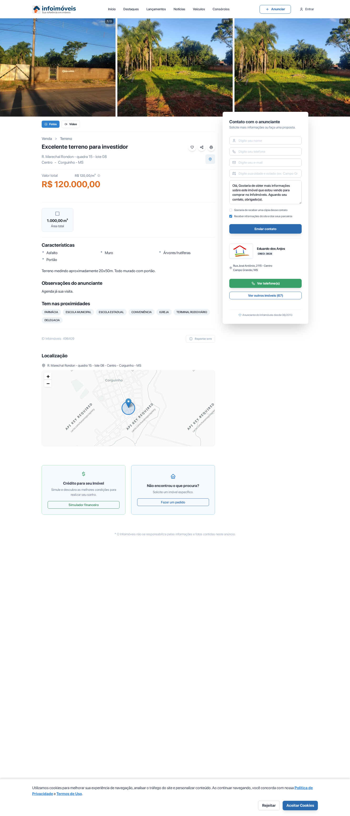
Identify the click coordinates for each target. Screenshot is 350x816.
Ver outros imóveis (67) (265, 295)
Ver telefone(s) (268, 283)
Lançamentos (156, 9)
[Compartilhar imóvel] (201, 147)
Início (112, 9)
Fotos (53, 124)
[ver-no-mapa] (210, 159)
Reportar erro (203, 338)
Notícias (179, 9)
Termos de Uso (69, 793)
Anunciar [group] (278, 9)
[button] (128, 403)
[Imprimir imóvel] (211, 147)
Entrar (309, 9)
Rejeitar (269, 805)
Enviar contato (265, 229)
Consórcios (221, 9)
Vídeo (73, 124)
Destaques (131, 9)
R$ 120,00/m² (85, 175)
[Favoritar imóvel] (192, 147)
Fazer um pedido (173, 502)
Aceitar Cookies (300, 805)
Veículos (199, 9)
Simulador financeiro (84, 505)
